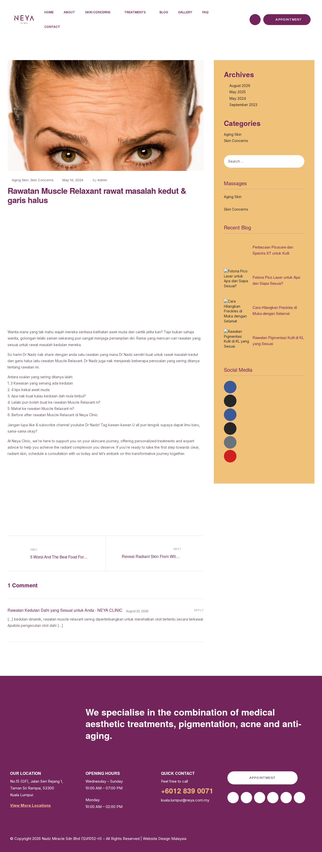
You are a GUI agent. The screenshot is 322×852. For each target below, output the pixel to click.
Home (49, 12)
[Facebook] (230, 387)
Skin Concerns (97, 12)
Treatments (135, 12)
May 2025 (237, 92)
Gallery (185, 12)
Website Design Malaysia (164, 838)
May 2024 (237, 98)
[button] (105, 266)
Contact (52, 27)
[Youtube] (230, 456)
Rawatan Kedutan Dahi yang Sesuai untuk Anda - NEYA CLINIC (65, 610)
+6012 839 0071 (187, 790)
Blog (163, 12)
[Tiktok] (230, 442)
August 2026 (239, 85)
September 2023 (243, 105)
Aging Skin (20, 180)
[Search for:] (250, 161)
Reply (199, 610)
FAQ (205, 12)
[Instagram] (230, 401)
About (69, 12)
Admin (102, 180)
